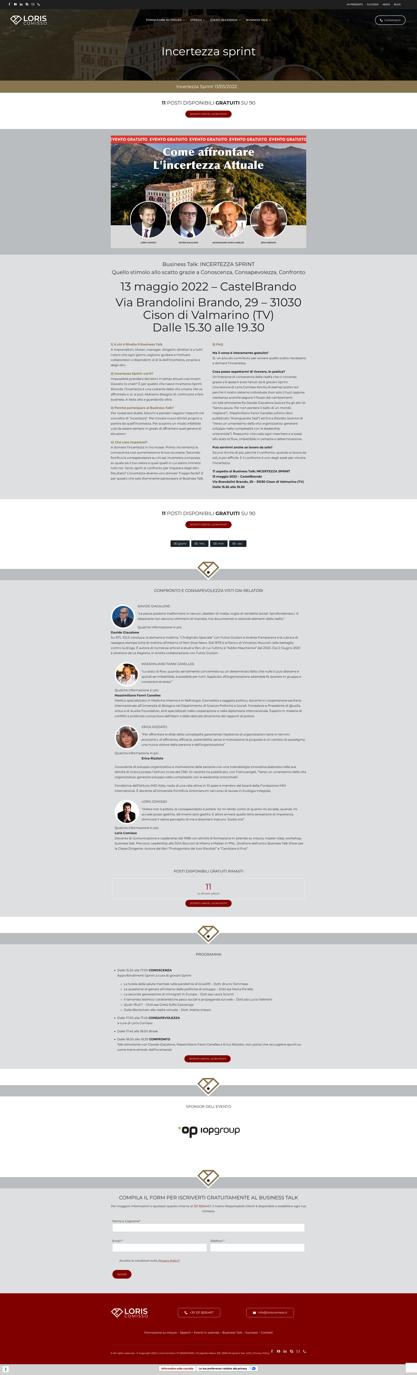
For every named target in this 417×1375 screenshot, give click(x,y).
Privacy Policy (261, 1353)
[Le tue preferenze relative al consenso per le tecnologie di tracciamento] (6, 1369)
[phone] (38, 4)
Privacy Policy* (169, 1260)
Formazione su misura (160, 1332)
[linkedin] (21, 4)
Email (117, 1241)
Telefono (217, 1241)
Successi (251, 1332)
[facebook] (9, 4)
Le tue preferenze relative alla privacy (223, 1368)
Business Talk (232, 1332)
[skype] (27, 4)
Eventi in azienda (206, 1332)
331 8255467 (202, 1206)
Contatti (267, 1332)
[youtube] (15, 4)
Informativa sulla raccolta (177, 1368)
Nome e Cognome (126, 1221)
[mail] (33, 4)
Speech (185, 1332)
